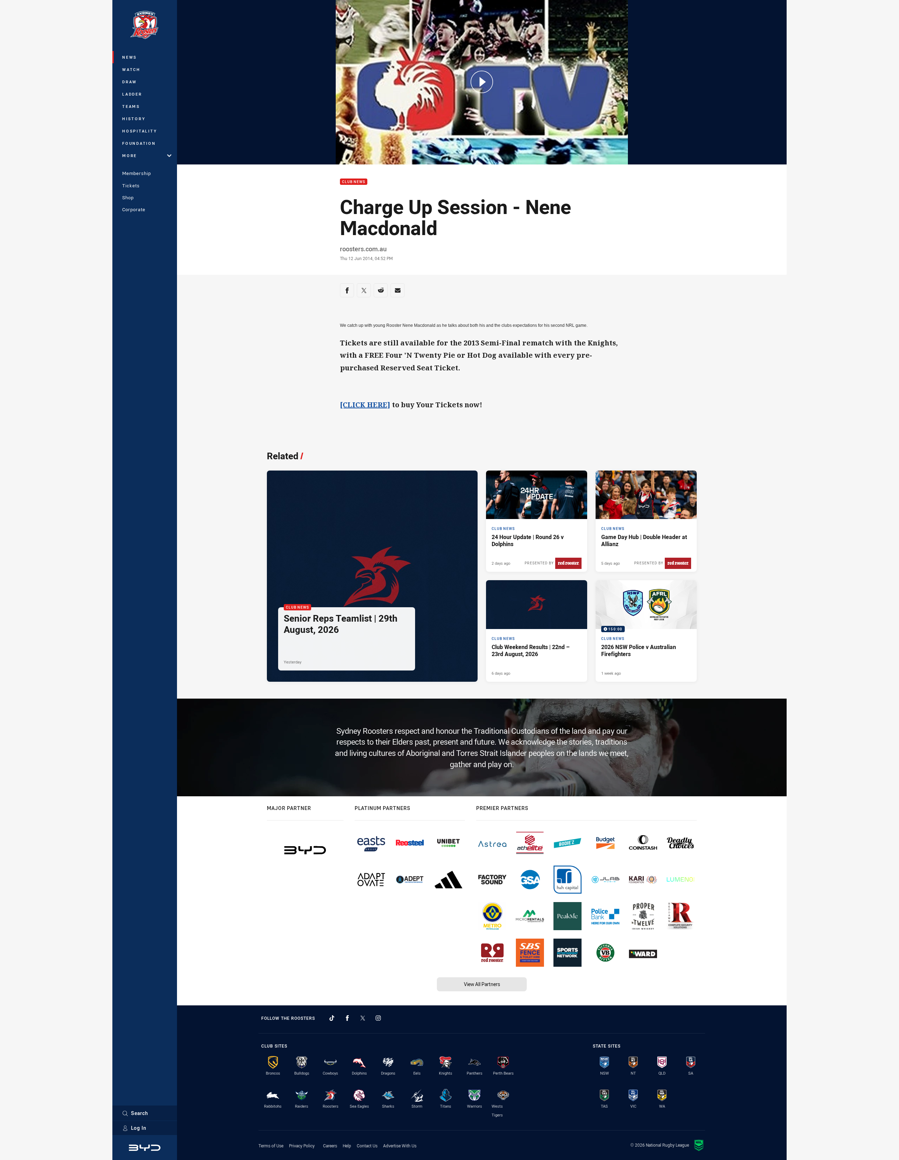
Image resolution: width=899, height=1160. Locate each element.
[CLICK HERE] (365, 404)
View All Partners (482, 984)
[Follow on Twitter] (363, 1018)
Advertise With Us (399, 1145)
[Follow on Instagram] (378, 1018)
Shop (128, 197)
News (129, 57)
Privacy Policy (302, 1145)
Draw (129, 81)
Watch (131, 69)
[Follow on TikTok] (332, 1018)
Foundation (139, 143)
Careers (330, 1145)
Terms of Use (270, 1145)
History (133, 118)
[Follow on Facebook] (347, 1018)
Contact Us (367, 1145)
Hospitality (139, 131)
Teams (131, 106)
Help (347, 1145)
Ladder (132, 94)
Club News (353, 182)
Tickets (131, 185)
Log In (138, 1128)
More (129, 155)
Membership (136, 173)
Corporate (133, 209)
